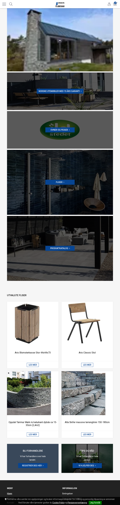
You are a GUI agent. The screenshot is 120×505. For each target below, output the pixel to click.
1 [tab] (60, 69)
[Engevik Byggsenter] (60, 3)
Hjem (9, 493)
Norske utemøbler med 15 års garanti (59, 91)
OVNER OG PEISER (59, 130)
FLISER (59, 182)
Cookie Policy (58, 502)
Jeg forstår (95, 502)
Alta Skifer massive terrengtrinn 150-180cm (87, 422)
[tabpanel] (60, 39)
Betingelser (67, 493)
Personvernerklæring (77, 502)
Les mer (33, 365)
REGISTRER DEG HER (32, 465)
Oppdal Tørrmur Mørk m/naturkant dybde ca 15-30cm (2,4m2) (33, 424)
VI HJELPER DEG (86, 465)
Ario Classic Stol (87, 352)
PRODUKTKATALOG (59, 248)
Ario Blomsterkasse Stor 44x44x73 (33, 352)
